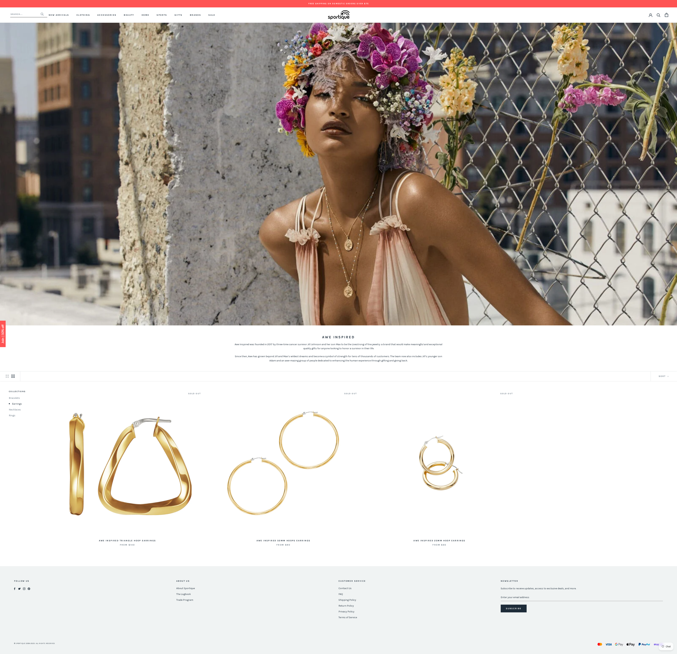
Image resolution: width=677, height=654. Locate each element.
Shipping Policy (347, 599)
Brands (195, 15)
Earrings (17, 403)
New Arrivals (59, 15)
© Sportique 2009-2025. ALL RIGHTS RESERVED (34, 643)
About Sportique (185, 588)
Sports (162, 15)
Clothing (83, 15)
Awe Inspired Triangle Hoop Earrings (127, 540)
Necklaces (15, 409)
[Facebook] (14, 588)
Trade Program (184, 599)
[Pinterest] (29, 588)
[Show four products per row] (13, 376)
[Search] (658, 15)
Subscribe (514, 608)
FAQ (340, 594)
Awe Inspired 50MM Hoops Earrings (283, 540)
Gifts (178, 15)
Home (145, 15)
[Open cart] (666, 15)
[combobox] (25, 14)
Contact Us (345, 588)
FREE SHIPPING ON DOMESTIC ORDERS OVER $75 (338, 3)
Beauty (129, 15)
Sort (663, 376)
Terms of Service (347, 617)
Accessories (106, 15)
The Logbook (183, 594)
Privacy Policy (346, 611)
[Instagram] (24, 588)
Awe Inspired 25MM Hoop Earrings (439, 540)
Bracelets (14, 397)
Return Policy (346, 605)
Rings (12, 415)
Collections (17, 391)
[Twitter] (19, 588)
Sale (211, 15)
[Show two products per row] (7, 376)
